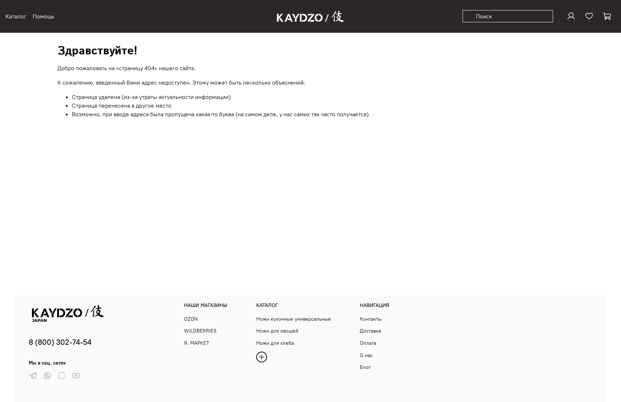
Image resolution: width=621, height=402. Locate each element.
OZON (191, 319)
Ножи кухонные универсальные (293, 319)
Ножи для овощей (277, 331)
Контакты (371, 319)
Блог (365, 367)
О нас (366, 355)
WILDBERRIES (200, 331)
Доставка (370, 331)
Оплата (368, 343)
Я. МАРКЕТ (196, 343)
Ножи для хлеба (275, 343)
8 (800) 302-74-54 (60, 342)
